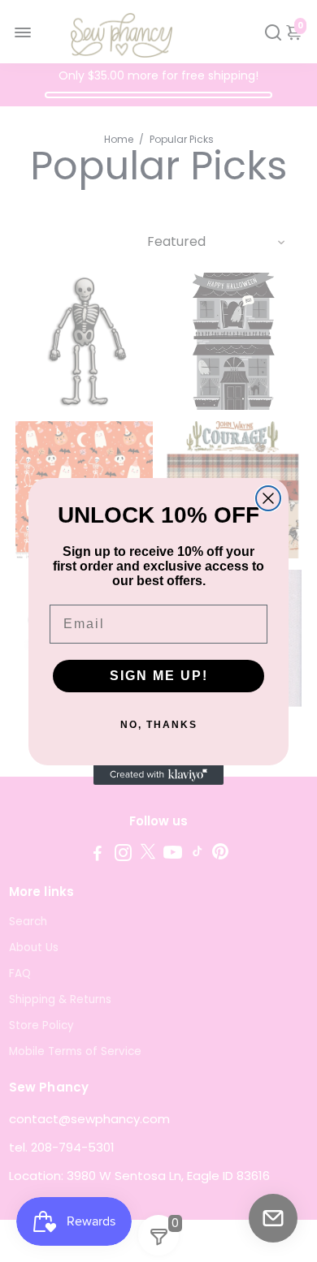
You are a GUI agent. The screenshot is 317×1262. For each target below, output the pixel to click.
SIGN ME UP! (159, 676)
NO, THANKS (159, 724)
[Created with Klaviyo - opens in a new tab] (158, 775)
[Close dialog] (268, 498)
